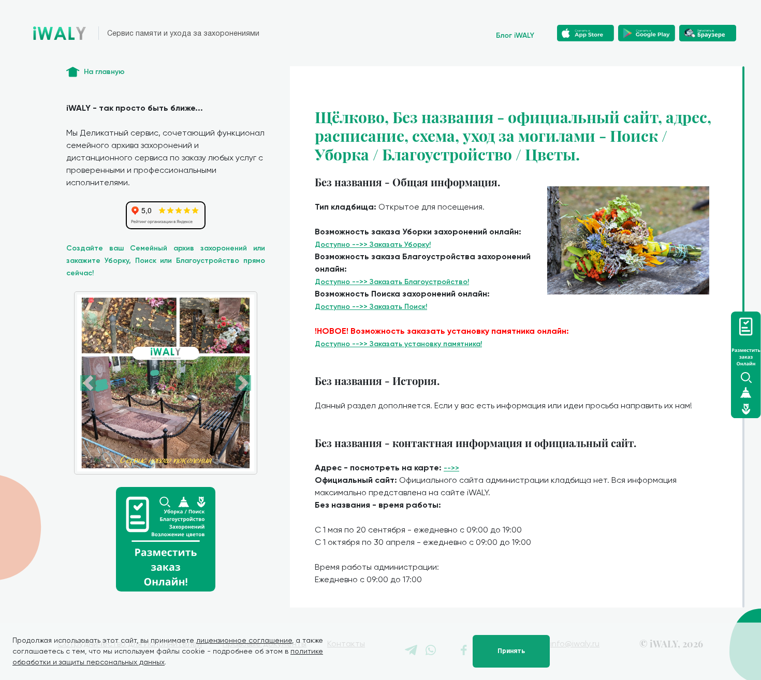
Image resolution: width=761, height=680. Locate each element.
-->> (451, 468)
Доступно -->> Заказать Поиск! (371, 306)
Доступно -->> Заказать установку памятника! (398, 343)
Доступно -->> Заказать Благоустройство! (392, 281)
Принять (511, 651)
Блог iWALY (515, 35)
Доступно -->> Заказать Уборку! (373, 244)
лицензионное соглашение (244, 640)
